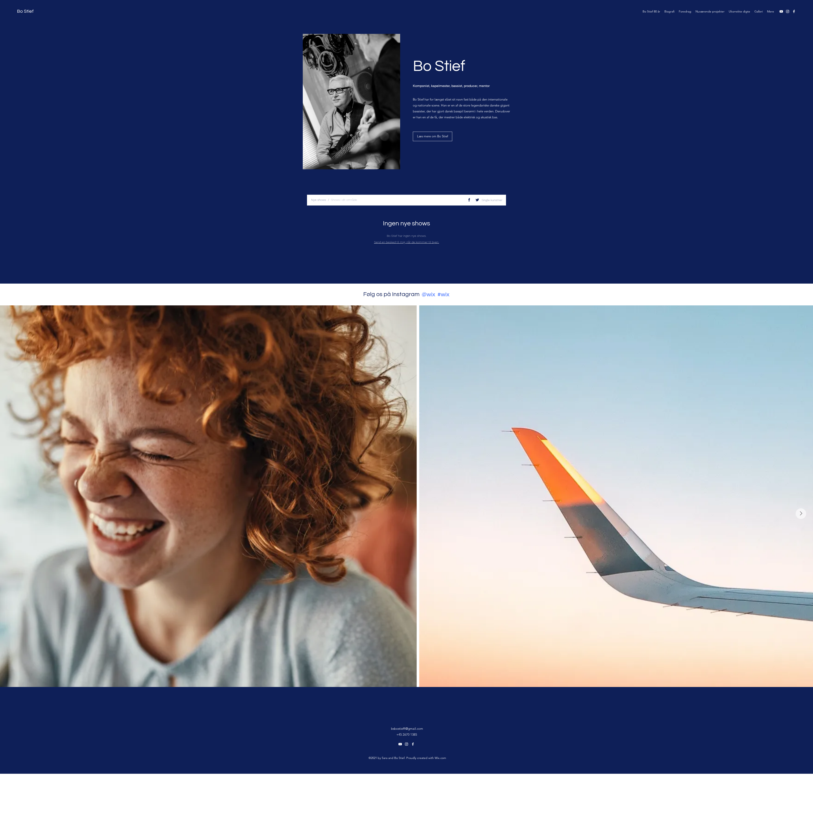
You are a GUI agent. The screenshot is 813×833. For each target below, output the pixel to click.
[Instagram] (787, 11)
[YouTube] (781, 11)
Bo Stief (25, 11)
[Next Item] (801, 513)
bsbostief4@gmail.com (407, 729)
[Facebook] (794, 11)
